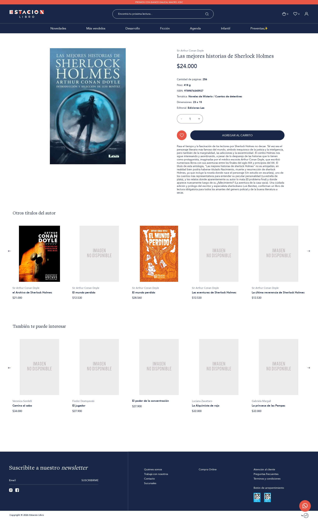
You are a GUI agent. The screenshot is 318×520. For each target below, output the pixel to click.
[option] (39, 260)
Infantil (225, 28)
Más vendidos (95, 28)
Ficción (165, 28)
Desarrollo (133, 28)
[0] (284, 14)
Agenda (195, 28)
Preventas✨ (259, 28)
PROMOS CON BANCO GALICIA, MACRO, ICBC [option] (159, 2)
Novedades (58, 28)
